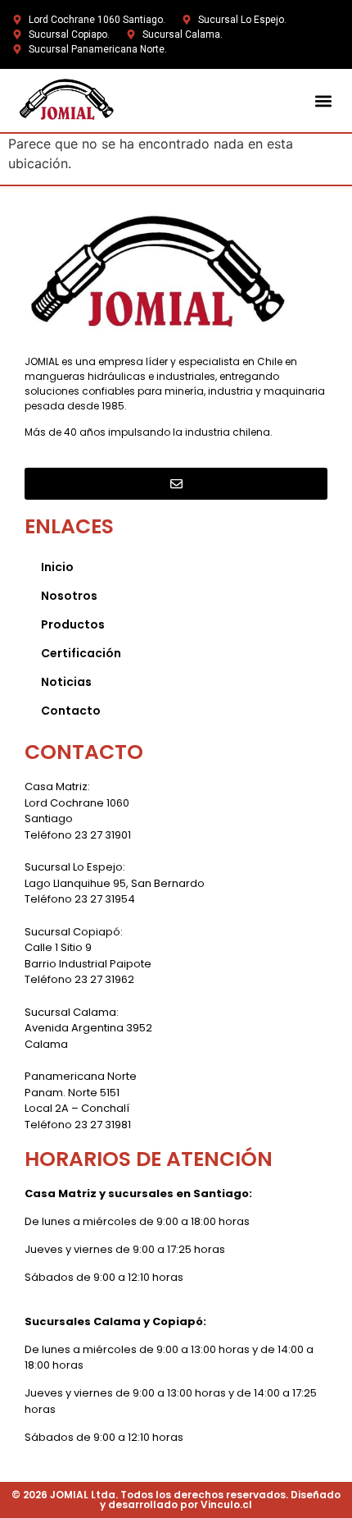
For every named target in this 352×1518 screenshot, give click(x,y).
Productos (73, 624)
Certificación (81, 653)
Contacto (71, 710)
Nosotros (69, 596)
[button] (322, 100)
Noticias (66, 682)
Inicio (57, 567)
